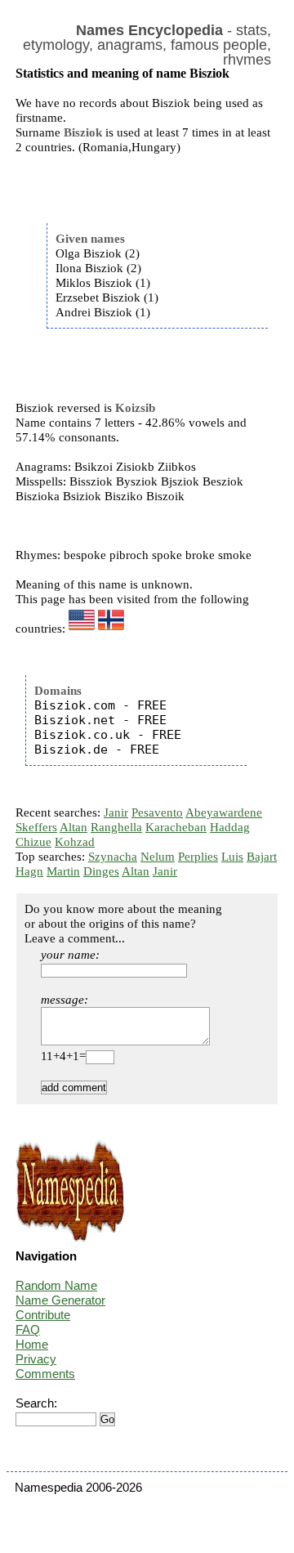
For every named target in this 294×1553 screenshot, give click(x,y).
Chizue (33, 841)
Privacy (36, 1359)
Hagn (29, 871)
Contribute (43, 1315)
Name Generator (60, 1300)
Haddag (230, 827)
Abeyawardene (223, 812)
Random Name (56, 1285)
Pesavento (157, 812)
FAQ (28, 1329)
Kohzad (75, 841)
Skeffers (36, 827)
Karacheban (176, 827)
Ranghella (116, 827)
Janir (116, 812)
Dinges (101, 871)
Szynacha (112, 856)
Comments (45, 1374)
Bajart (262, 856)
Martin (63, 871)
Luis (232, 856)
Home (32, 1344)
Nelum (157, 856)
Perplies (198, 856)
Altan (73, 827)
